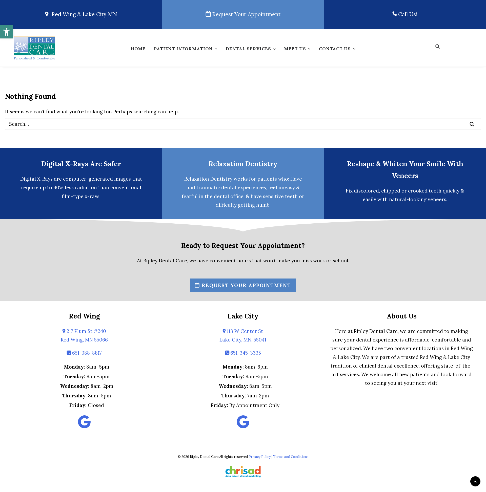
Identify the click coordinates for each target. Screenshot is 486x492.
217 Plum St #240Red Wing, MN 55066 (84, 335)
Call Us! (407, 14)
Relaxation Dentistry (243, 164)
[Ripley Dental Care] (34, 48)
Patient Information (183, 49)
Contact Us (335, 49)
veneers (437, 199)
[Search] (243, 124)
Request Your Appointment (245, 14)
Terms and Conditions (291, 457)
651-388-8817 (86, 353)
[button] (6, 31)
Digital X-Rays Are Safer (81, 164)
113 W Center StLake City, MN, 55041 (242, 335)
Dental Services (248, 49)
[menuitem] (138, 50)
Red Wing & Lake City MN (82, 14)
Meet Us (295, 49)
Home (138, 49)
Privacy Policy (260, 457)
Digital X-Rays (36, 179)
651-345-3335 (245, 353)
